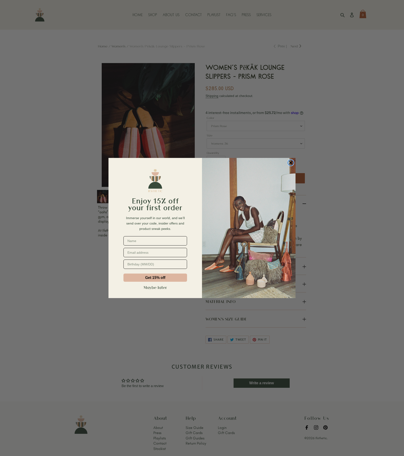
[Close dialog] (291, 163)
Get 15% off (155, 278)
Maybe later (155, 287)
